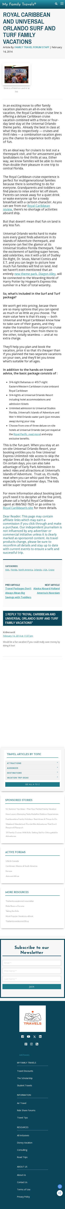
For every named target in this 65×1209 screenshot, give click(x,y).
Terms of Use (23, 1189)
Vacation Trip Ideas (18, 777)
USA (45, 569)
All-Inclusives (23, 1135)
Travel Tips (22, 1117)
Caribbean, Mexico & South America (21, 866)
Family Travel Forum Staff (32, 47)
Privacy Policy (23, 1196)
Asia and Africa (12, 876)
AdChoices (24, 1054)
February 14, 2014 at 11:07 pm (18, 635)
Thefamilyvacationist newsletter (20, 901)
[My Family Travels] (32, 1018)
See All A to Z (32, 784)
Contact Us (22, 1182)
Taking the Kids (12, 911)
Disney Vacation (24, 1142)
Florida (14, 569)
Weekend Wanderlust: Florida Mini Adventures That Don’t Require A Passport (31, 826)
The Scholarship (24, 1078)
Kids (7, 569)
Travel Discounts (25, 1071)
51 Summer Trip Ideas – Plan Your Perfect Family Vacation (31, 809)
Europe (9, 871)
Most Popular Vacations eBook (19, 916)
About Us (21, 1175)
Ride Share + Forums (15, 906)
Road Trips (22, 1157)
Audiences (12, 768)
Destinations (14, 773)
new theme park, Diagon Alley (35, 274)
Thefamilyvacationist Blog (17, 921)
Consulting (22, 1149)
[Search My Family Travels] (56, 4)
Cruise (51, 569)
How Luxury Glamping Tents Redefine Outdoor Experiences (32, 814)
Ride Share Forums (26, 1110)
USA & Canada (12, 861)
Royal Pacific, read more (26, 434)
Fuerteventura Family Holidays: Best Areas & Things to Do (31, 819)
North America (25, 569)
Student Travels (24, 1085)
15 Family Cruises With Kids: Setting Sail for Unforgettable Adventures (32, 834)
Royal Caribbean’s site (18, 508)
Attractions (14, 763)
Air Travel (21, 1103)
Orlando (38, 569)
